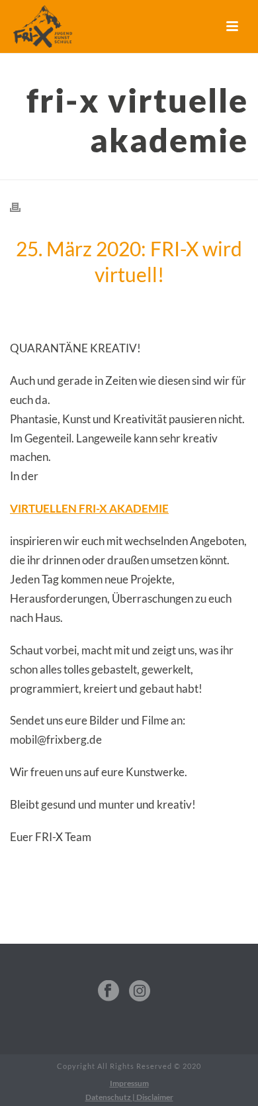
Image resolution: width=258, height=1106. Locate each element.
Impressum (129, 1083)
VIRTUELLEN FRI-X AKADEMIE (89, 508)
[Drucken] (22, 206)
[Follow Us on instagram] (139, 991)
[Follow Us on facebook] (108, 991)
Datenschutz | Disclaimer (129, 1097)
